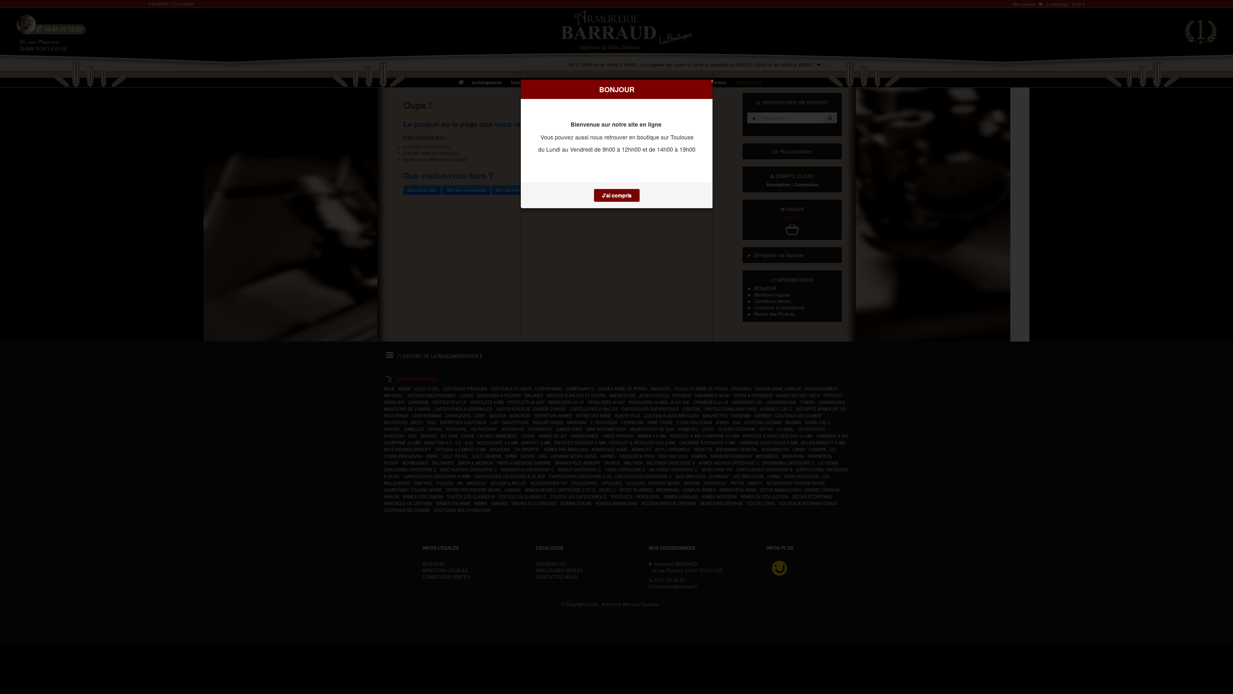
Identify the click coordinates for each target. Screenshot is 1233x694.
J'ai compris (617, 195)
